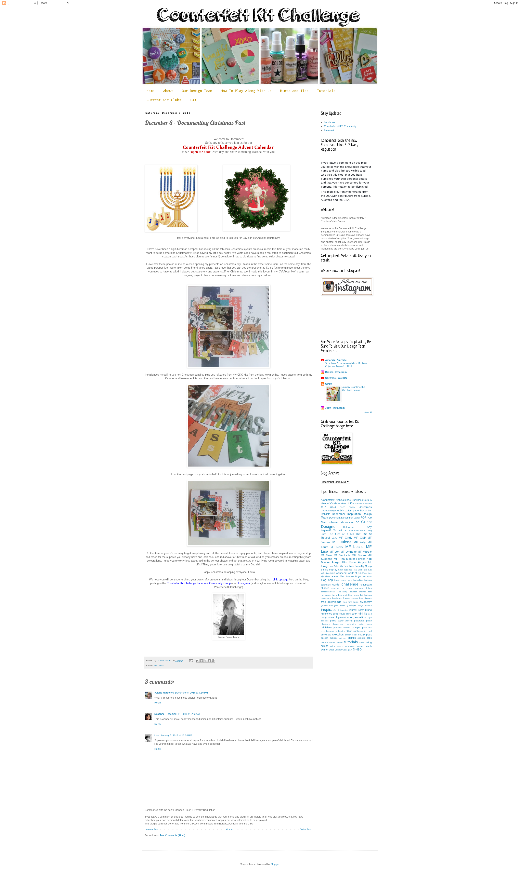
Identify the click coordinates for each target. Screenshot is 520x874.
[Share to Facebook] (209, 661)
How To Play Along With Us (246, 91)
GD (357, 522)
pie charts (345, 624)
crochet (335, 588)
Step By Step (336, 569)
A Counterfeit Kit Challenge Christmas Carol (345, 500)
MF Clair (360, 537)
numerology (334, 617)
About (168, 91)
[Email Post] (191, 660)
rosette (356, 631)
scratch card (366, 631)
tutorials (351, 642)
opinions (345, 617)
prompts (356, 627)
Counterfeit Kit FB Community (340, 126)
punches (367, 627)
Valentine (325, 573)
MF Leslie (354, 546)
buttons (368, 580)
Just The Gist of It (334, 534)
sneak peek (365, 634)
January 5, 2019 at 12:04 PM (176, 735)
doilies (369, 588)
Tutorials (326, 91)
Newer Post (152, 829)
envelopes (326, 595)
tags (369, 637)
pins (354, 624)
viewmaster (350, 646)
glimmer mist (327, 605)
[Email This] (198, 661)
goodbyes (351, 605)
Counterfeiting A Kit (330, 510)
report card (333, 631)
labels (335, 614)
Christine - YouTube (336, 378)
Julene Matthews (164, 692)
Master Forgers (358, 562)
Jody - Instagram (335, 407)
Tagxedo (348, 569)
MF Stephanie (342, 555)
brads (349, 580)
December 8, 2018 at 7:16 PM (191, 692)
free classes (365, 598)
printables (326, 627)
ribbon (349, 631)
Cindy (328, 383)
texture (324, 642)
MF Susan (359, 555)
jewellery (344, 610)
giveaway (366, 601)
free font (347, 602)
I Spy (366, 526)
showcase (326, 634)
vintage (360, 646)
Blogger (275, 864)
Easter (357, 518)
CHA (323, 507)
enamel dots (365, 592)
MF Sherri (327, 555)
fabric (334, 595)
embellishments (328, 592)
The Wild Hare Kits (362, 570)
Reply (157, 702)
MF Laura (159, 665)
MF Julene (342, 542)
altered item (338, 576)
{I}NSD (357, 649)
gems (356, 602)
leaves (342, 614)
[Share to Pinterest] (213, 661)
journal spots (356, 610)
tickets (332, 642)
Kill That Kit (358, 534)
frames (354, 598)
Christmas (365, 507)
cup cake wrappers (352, 588)
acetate (368, 573)
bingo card (360, 576)
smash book (351, 635)
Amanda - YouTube (336, 360)
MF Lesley (337, 547)
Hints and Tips (294, 91)
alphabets (325, 576)
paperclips (359, 620)
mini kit (362, 613)
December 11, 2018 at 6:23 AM (183, 714)
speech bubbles (329, 638)
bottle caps (340, 580)
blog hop (327, 579)
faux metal (343, 595)
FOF (363, 517)
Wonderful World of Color (350, 573)
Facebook (329, 122)
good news (340, 605)
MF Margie (365, 551)
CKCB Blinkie (347, 507)
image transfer (365, 605)
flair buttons (366, 595)
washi (369, 646)
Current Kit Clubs (164, 100)
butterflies (358, 580)
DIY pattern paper (350, 510)
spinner (342, 638)
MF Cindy (345, 537)
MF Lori (334, 551)
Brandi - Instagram (336, 372)
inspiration (330, 609)
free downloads (331, 601)
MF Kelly (360, 542)
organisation (358, 617)
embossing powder (346, 592)
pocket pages (365, 624)
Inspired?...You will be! (334, 530)
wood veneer (335, 649)
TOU (193, 100)
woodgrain (347, 650)
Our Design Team (197, 91)
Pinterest (329, 130)
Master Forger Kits (334, 562)
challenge (350, 584)
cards (335, 584)
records (324, 631)
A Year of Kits (346, 503)
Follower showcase (341, 522)
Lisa (156, 735)
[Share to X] (205, 661)
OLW (331, 566)
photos (335, 624)
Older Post (305, 829)
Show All (368, 412)
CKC (333, 507)
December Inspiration (346, 513)
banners (350, 576)
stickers (361, 638)
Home (150, 91)
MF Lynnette (348, 551)
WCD (332, 573)
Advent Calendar (363, 503)
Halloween (348, 527)
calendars (326, 584)
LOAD (334, 538)
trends (340, 642)
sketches (338, 634)
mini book (351, 613)
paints (333, 620)
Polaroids (338, 566)
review (342, 631)
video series (336, 646)
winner (324, 649)
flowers (346, 598)
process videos (342, 627)
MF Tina (339, 558)
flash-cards (326, 598)
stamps (352, 637)
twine (362, 643)
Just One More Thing (360, 530)
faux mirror (354, 595)
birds (369, 576)
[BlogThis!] (201, 661)
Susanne (159, 714)
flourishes (337, 598)
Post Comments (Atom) (172, 835)
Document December (341, 517)
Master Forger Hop (359, 558)
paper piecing (345, 620)
